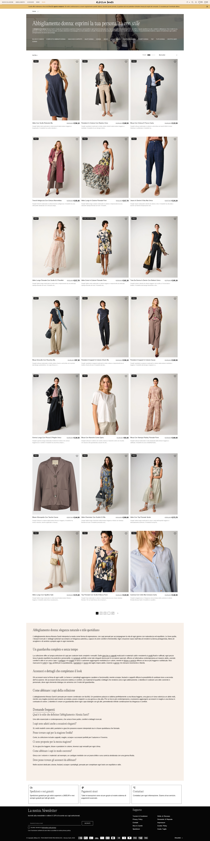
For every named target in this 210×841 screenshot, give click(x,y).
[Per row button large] (153, 55)
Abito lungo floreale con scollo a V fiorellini (48, 280)
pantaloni (77, 663)
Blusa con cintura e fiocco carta (142, 123)
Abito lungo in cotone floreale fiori (94, 200)
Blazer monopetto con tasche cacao (45, 517)
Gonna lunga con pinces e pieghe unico (46, 437)
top (50, 663)
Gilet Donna (89, 39)
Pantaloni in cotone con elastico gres (94, 123)
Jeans (106, 39)
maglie (71, 660)
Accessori (30, 2)
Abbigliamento (20, 2)
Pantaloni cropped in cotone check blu (95, 360)
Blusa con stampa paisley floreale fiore (144, 437)
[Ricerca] (192, 2)
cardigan (62, 660)
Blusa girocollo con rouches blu (43, 360)
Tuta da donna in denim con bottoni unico (145, 280)
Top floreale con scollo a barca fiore (94, 595)
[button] (196, 2)
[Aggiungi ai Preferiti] (77, 61)
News (37, 2)
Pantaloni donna (129, 39)
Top (152, 39)
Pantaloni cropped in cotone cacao (142, 360)
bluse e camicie (130, 660)
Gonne (98, 39)
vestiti (150, 656)
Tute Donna (160, 39)
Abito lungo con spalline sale (42, 595)
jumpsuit (77, 658)
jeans (86, 663)
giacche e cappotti (109, 656)
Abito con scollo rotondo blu (42, 123)
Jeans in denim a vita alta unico (141, 200)
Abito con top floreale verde (140, 517)
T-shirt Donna (143, 39)
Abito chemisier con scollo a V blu (93, 517)
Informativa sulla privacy (49, 827)
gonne (116, 663)
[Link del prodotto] (56, 89)
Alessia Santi (67, 838)
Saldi (43, 2)
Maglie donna (115, 39)
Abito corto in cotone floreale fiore (94, 280)
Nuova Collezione (7, 2)
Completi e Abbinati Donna (55, 39)
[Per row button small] (149, 55)
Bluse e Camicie (38, 39)
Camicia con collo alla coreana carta (143, 595)
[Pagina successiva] (118, 613)
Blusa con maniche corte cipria (92, 437)
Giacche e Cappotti (75, 39)
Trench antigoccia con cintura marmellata (47, 200)
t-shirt (44, 663)
